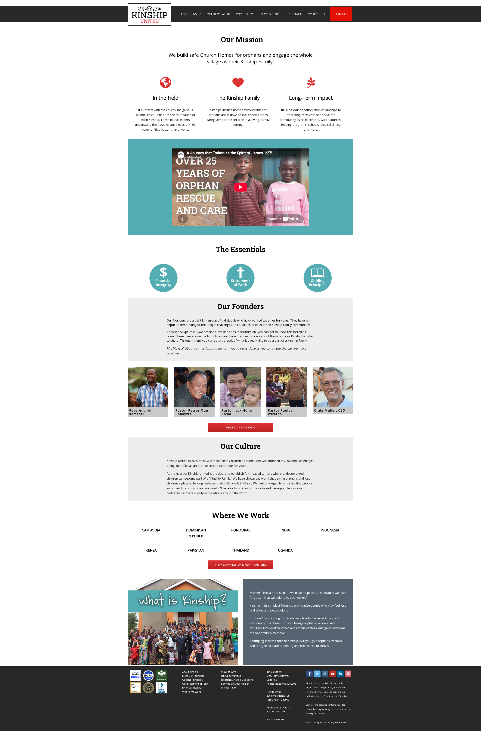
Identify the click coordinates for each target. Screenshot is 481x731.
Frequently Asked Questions (237, 679)
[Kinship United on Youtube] (332, 673)
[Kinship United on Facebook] (309, 673)
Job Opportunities (231, 675)
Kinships (215, 110)
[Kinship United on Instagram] (325, 673)
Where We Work (191, 691)
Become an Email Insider (235, 683)
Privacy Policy (229, 687)
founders (179, 320)
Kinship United (150, 14)
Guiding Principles (192, 679)
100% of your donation (297, 110)
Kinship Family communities (291, 325)
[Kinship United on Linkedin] (340, 673)
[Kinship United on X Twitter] (317, 673)
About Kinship (190, 671)
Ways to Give (228, 671)
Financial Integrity (192, 687)
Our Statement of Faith (195, 683)
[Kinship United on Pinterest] (348, 673)
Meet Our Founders (193, 675)
